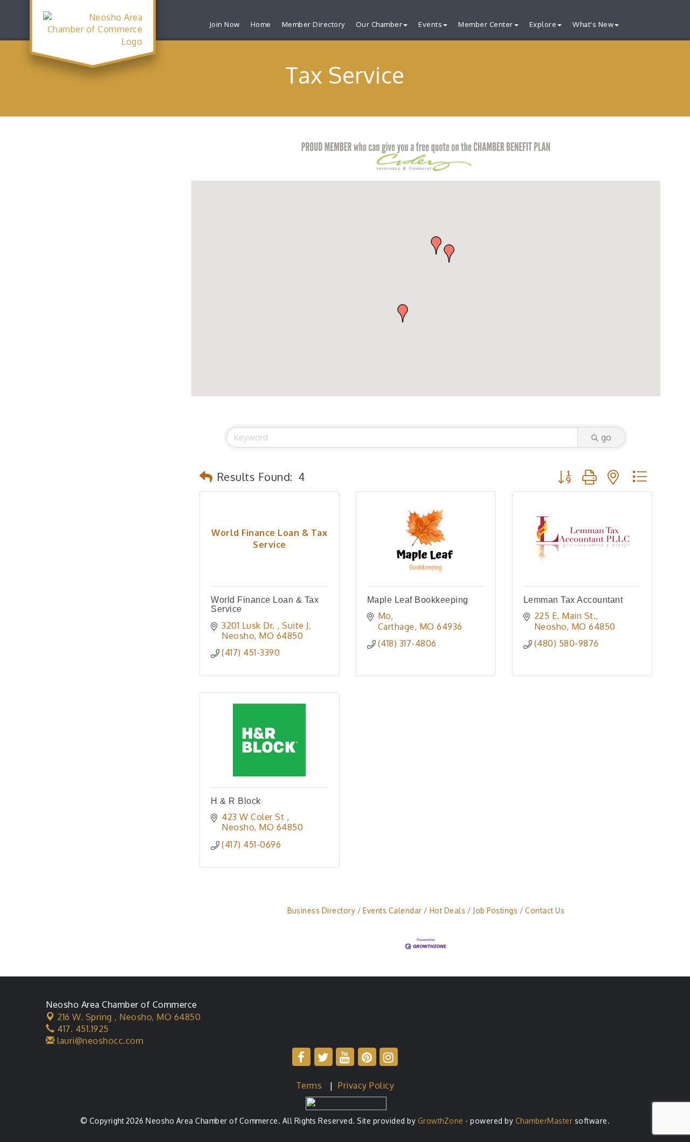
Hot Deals (447, 910)
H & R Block (236, 801)
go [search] (606, 437)
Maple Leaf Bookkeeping (417, 599)
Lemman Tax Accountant (573, 599)
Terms (309, 1085)
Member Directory (313, 24)
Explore (543, 24)
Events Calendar (392, 910)
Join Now (224, 24)
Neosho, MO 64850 (129, 1017)
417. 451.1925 (82, 1028)
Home (261, 24)
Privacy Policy (366, 1085)
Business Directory (321, 910)
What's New (592, 24)
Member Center (485, 24)
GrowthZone (441, 1120)
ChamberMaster (544, 1120)
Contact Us (544, 910)
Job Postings (495, 910)
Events (430, 24)
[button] (402, 313)
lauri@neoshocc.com (99, 1040)
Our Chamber (379, 24)
